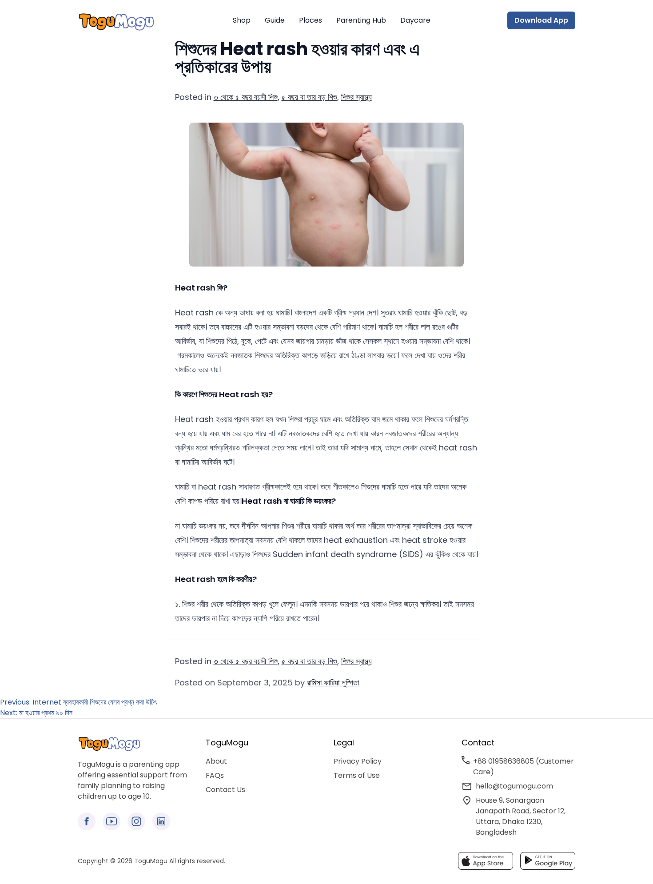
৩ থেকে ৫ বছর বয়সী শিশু (246, 97)
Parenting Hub (361, 20)
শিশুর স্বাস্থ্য (356, 97)
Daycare (415, 20)
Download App (541, 20)
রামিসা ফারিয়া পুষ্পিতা (333, 682)
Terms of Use (357, 775)
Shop (242, 20)
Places (310, 20)
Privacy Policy (358, 761)
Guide (275, 20)
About (216, 761)
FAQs (215, 775)
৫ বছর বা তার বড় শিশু (309, 97)
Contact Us (225, 789)
